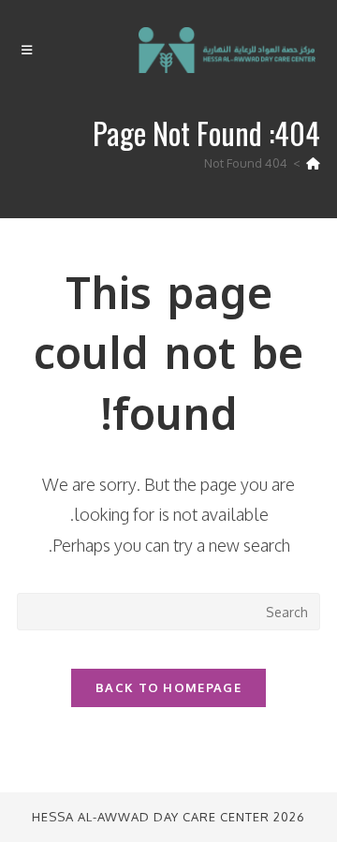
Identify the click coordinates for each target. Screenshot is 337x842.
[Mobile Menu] (27, 50)
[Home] (313, 162)
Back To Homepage (168, 687)
